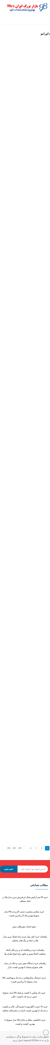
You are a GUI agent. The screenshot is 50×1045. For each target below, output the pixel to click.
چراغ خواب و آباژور (21, 173)
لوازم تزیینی (6, 75)
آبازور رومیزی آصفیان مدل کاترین (15, 248)
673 (14, 848)
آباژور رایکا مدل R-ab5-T (11, 745)
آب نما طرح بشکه (8, 79)
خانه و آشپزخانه (34, 22)
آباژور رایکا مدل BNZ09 (10, 532)
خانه (46, 22)
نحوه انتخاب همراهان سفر (24, 926)
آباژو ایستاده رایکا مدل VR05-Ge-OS (15, 319)
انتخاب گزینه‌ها (4, 86)
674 (9, 848)
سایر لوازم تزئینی (17, 75)
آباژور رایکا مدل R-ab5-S (11, 674)
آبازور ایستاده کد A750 (10, 177)
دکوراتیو (28, 75)
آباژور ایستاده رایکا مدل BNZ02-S (14, 390)
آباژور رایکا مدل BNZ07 (10, 461)
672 (19, 848)
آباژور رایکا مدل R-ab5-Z (11, 816)
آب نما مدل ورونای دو (10, 106)
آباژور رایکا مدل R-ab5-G (11, 603)
